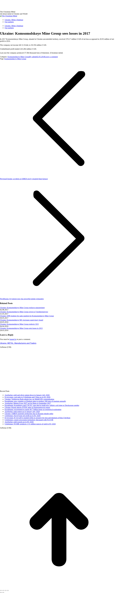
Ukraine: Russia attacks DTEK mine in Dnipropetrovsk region (27, 407)
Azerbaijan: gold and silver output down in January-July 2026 (27, 395)
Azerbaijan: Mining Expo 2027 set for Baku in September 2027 (28, 403)
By (33, 57)
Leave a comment (51, 57)
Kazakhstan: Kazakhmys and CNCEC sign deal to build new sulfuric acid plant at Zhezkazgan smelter (42, 405)
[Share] (3, 590)
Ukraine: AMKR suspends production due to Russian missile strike (29, 414)
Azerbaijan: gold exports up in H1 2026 (19, 422)
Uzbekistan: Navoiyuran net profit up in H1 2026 (22, 416)
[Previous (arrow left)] (1, 592)
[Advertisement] (42, 5)
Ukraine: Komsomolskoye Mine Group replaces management (22, 308)
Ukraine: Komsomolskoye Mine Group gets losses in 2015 (21, 328)
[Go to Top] (59, 588)
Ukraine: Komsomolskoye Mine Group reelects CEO (19, 324)
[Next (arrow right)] (3, 592)
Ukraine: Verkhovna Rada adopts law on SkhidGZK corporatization (29, 399)
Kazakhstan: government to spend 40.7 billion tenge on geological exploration (33, 409)
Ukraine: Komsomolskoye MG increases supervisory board (21, 320)
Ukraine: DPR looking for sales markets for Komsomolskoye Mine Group (27, 316)
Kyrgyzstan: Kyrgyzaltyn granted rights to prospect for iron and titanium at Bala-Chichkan (37, 418)
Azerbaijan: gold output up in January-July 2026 (22, 412)
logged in (13, 339)
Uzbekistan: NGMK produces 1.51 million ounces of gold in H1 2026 (30, 424)
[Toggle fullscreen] (5, 590)
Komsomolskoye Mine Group (18, 57)
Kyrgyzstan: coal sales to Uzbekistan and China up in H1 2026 (27, 397)
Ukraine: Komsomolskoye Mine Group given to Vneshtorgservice (24, 312)
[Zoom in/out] (8, 590)
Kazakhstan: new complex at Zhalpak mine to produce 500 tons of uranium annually (35, 401)
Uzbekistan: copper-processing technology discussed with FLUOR (29, 420)
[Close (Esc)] (1, 590)
